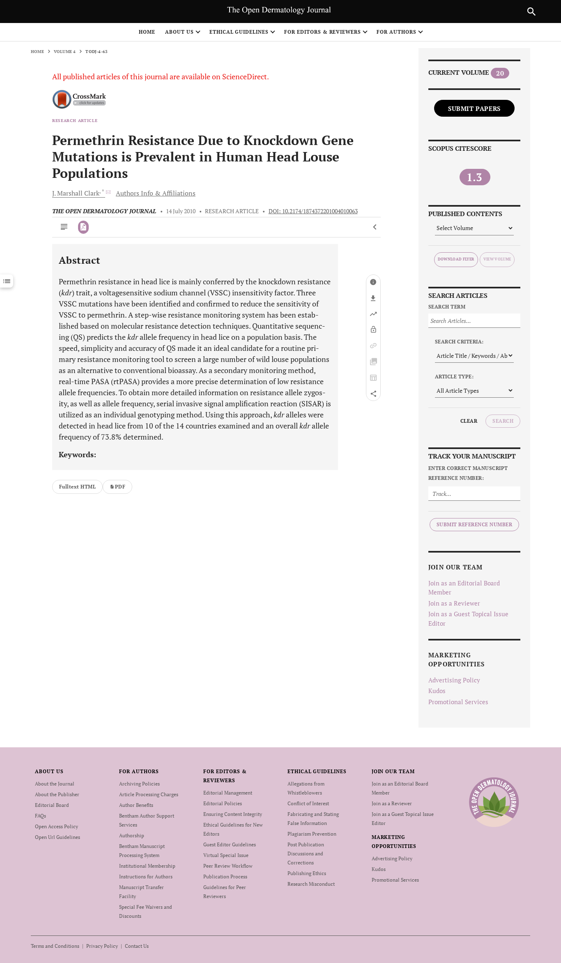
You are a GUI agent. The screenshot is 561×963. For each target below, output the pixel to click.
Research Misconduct (311, 884)
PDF (120, 487)
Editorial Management (227, 793)
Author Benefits (136, 805)
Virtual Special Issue (225, 855)
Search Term (446, 307)
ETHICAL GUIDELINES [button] (239, 32)
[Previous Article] (375, 227)
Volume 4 (65, 51)
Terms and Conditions (55, 946)
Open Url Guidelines (57, 837)
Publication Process (225, 876)
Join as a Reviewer (454, 603)
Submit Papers (474, 108)
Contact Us (137, 946)
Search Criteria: (459, 342)
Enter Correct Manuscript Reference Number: (468, 473)
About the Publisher (57, 794)
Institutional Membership (147, 866)
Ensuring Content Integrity (232, 814)
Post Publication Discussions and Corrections (305, 853)
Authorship (131, 835)
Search (502, 421)
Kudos (437, 691)
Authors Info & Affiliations (155, 193)
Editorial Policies (222, 803)
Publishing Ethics (306, 873)
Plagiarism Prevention (311, 834)
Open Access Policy (56, 826)
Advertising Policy (454, 680)
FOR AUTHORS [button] (396, 32)
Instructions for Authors (145, 876)
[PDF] (83, 227)
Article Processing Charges (148, 794)
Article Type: (454, 376)
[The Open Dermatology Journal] (494, 802)
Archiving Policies (139, 784)
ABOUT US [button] (179, 32)
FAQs (40, 816)
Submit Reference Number (474, 524)
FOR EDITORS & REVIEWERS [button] (322, 32)
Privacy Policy (102, 946)
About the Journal (54, 784)
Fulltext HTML (77, 487)
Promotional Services (458, 702)
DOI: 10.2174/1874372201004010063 (313, 211)
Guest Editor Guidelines (229, 844)
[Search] (531, 11)
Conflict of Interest (308, 803)
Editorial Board (52, 805)
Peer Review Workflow (228, 866)
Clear (468, 421)
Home (147, 32)
